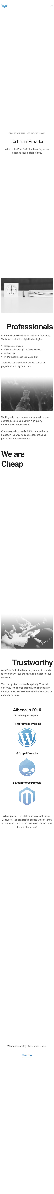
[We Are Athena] (4, 6)
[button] (27, 1055)
